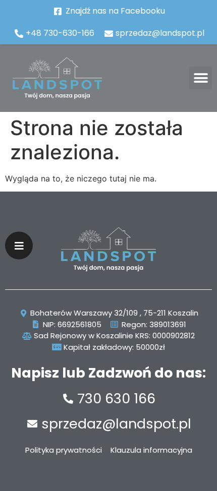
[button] (200, 78)
